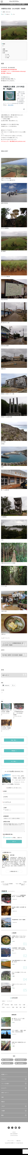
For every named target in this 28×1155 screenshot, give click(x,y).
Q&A (2, 1097)
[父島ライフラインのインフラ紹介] (6, 987)
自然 (20, 1007)
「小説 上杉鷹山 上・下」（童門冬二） (20, 884)
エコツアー (14, 953)
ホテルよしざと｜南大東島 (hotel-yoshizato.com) (13, 141)
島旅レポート (5, 675)
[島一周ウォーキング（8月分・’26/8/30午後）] (6, 1022)
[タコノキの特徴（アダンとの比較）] (6, 976)
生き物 (3, 1007)
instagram (21, 1059)
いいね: (8, 56)
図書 (12, 1004)
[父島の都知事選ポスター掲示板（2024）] (6, 964)
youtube (20, 1063)
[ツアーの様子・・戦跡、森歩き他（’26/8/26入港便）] (6, 1034)
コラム (13, 14)
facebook (7, 1063)
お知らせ (8, 14)
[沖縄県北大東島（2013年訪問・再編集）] (6, 706)
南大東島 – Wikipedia (6, 73)
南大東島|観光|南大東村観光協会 (9, 69)
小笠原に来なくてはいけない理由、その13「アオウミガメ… (19, 937)
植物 (13, 976)
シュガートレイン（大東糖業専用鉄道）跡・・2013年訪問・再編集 (18, 712)
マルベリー (4, 1079)
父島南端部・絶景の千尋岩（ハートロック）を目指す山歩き (19, 949)
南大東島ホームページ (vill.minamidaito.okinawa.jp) (13, 71)
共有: (8, 54)
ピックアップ (9, 1001)
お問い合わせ (18, 1140)
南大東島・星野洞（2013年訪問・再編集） (12, 655)
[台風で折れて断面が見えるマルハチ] (6, 1045)
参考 (4, 52)
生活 (13, 941)
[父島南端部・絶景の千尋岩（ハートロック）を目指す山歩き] (6, 952)
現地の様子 (5, 51)
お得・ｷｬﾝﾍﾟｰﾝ (4, 1092)
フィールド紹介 (5, 1083)
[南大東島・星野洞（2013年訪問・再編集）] (6, 723)
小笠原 (24, 1004)
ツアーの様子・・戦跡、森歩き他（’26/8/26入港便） (19, 1031)
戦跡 (24, 1007)
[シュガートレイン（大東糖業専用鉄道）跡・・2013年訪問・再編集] (18, 706)
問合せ (3, 1101)
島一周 (16, 1004)
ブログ (3, 1106)
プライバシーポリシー (10, 1140)
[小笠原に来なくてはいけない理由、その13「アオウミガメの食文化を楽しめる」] (6, 940)
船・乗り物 (7, 1004)
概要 (4, 49)
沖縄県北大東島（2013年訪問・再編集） (6, 710)
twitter (7, 1059)
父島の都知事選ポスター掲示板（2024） (19, 961)
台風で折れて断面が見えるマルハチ (19, 1042)
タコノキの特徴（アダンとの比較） (19, 972)
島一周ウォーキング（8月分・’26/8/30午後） (18, 1019)
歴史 (13, 1007)
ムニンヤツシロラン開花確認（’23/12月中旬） (7, 884)
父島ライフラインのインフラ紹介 (19, 984)
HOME (4, 1074)
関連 (8, 57)
